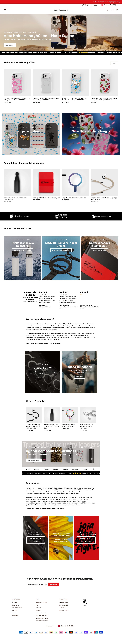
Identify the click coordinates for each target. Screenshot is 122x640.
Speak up (38, 607)
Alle (114, 63)
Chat (37, 605)
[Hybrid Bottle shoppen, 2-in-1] (22, 258)
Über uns (14, 602)
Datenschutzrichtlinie (41, 613)
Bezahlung (38, 610)
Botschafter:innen (63, 610)
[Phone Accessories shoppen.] (61, 258)
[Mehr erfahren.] (42, 372)
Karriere (14, 610)
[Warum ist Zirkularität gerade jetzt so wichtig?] (61, 538)
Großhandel (62, 607)
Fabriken (14, 613)
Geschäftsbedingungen (42, 620)
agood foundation (17, 607)
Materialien (15, 615)
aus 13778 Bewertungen (30, 301)
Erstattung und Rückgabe (42, 618)
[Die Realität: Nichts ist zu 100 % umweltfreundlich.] (86, 538)
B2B (60, 613)
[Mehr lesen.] (79, 372)
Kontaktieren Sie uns (41, 602)
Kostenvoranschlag (64, 602)
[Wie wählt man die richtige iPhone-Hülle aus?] (35, 538)
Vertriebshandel (63, 605)
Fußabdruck (15, 605)
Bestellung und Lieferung (42, 615)
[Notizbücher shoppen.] (99, 258)
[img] (30, 300)
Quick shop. (17, 94)
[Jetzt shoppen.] (31, 134)
